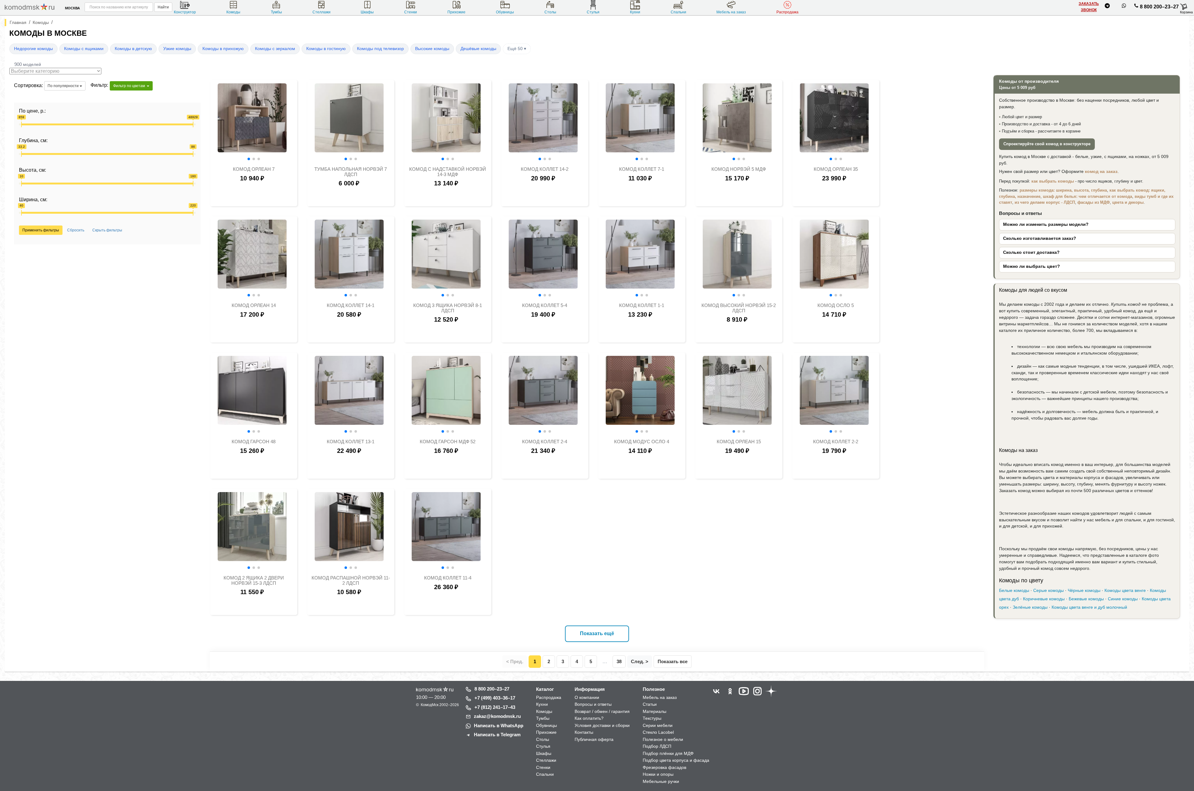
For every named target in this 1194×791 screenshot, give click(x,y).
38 (619, 661)
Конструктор (185, 12)
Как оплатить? (589, 718)
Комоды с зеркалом (275, 48)
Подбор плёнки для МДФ (668, 753)
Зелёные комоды (1030, 607)
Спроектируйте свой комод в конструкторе (1046, 144)
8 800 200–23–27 (1159, 6)
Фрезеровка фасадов (664, 767)
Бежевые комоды (1086, 599)
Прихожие (456, 12)
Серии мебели (658, 725)
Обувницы (505, 12)
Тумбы (276, 12)
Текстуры (652, 718)
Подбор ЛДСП (657, 746)
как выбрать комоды (1052, 181)
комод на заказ (1101, 171)
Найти (163, 7)
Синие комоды (1123, 599)
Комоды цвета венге (1125, 590)
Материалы (654, 711)
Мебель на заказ (731, 12)
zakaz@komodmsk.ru (497, 716)
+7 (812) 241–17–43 (494, 707)
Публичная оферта (594, 739)
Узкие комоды (177, 48)
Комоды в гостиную (326, 48)
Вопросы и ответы (593, 704)
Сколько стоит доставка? (1031, 252)
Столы (550, 12)
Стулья (593, 12)
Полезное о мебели (663, 739)
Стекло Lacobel (658, 732)
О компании (587, 697)
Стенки (410, 12)
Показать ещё (597, 633)
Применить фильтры (40, 230)
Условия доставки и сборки (602, 725)
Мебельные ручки (661, 781)
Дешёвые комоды (478, 48)
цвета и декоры (1128, 202)
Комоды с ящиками (84, 48)
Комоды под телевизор (380, 48)
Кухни (635, 12)
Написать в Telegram (497, 734)
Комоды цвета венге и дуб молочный (1089, 607)
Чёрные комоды (1084, 590)
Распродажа (787, 12)
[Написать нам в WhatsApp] (1124, 7)
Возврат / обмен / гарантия (602, 711)
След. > (639, 661)
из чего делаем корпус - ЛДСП (1045, 202)
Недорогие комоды (33, 48)
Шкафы (367, 12)
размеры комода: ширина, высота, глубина (1063, 190)
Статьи (650, 704)
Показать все (672, 661)
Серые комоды (1048, 590)
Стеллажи (321, 12)
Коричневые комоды (1044, 599)
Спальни (678, 12)
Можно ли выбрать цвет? (1031, 266)
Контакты (584, 732)
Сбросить (75, 230)
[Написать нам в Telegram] (1107, 7)
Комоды (233, 12)
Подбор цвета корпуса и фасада (676, 760)
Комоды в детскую (133, 48)
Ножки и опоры (658, 774)
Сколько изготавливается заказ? (1039, 238)
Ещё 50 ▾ (516, 48)
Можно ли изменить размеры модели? (1046, 224)
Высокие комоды (432, 48)
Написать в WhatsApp (498, 725)
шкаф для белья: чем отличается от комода (1087, 196)
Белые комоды (1014, 590)
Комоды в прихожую (223, 48)
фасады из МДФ (1093, 202)
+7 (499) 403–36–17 (494, 697)
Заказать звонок (1089, 7)
